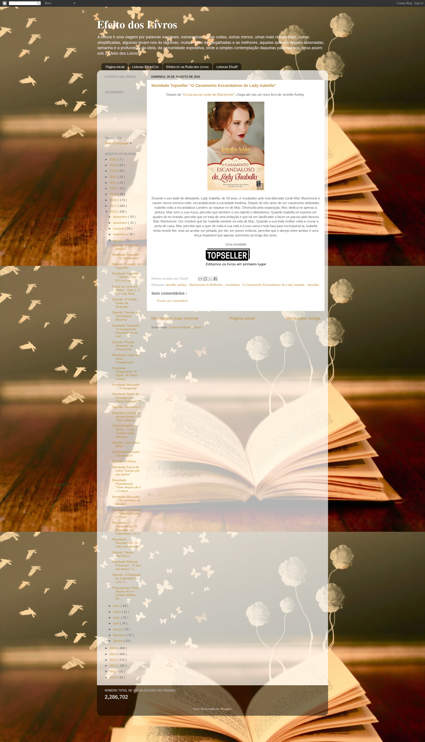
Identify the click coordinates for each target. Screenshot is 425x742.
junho (117, 611)
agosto (118, 240)
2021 (114, 182)
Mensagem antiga (303, 318)
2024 (114, 165)
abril (116, 623)
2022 (114, 177)
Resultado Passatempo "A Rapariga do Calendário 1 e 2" (126, 528)
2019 (114, 194)
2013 (114, 660)
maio (117, 617)
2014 (114, 654)
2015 (114, 648)
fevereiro (119, 635)
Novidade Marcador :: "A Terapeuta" (126, 386)
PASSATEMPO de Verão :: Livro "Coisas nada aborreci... (124, 431)
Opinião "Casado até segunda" (126, 266)
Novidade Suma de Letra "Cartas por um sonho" (126, 470)
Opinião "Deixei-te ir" (126, 407)
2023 (114, 171)
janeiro (118, 641)
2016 (114, 211)
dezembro (120, 216)
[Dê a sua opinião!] (205, 279)
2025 (114, 159)
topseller (313, 284)
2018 (114, 200)
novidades (233, 284)
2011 (113, 671)
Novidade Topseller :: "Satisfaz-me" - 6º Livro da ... (125, 277)
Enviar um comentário (172, 300)
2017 (114, 206)
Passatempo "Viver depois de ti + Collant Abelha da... (125, 593)
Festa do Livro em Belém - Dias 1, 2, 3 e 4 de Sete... (126, 290)
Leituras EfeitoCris (145, 67)
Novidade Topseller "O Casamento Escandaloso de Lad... (125, 331)
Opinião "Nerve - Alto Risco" (123, 554)
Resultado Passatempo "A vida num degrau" (126, 543)
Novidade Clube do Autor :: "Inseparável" (125, 358)
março (118, 629)
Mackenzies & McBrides (206, 284)
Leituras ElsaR (227, 67)
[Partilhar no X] (210, 279)
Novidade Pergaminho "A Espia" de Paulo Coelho (125, 373)
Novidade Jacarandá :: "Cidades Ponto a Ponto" (126, 513)
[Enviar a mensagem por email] (200, 279)
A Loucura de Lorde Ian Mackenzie (208, 94)
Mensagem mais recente (174, 318)
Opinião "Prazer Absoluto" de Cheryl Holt (123, 346)
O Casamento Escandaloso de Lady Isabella (273, 284)
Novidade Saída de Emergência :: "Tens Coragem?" (126, 397)
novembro (120, 222)
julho (117, 606)
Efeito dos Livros (137, 24)
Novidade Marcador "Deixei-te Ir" (126, 453)
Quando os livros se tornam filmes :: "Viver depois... (126, 416)
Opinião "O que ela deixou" (125, 247)
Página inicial (115, 67)
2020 (114, 188)
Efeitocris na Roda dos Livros (187, 67)
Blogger (225, 709)
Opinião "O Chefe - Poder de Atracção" (125, 303)
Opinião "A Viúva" (124, 461)
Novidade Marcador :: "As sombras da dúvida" (126, 500)
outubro (119, 228)
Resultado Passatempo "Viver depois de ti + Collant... (126, 486)
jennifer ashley (176, 284)
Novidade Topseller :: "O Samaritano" (126, 256)
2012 (114, 665)
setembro (120, 234)
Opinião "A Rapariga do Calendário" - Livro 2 (126, 578)
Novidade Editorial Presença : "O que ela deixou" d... (126, 565)
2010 (114, 677)
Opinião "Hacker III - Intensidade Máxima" (126, 316)
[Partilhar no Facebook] (215, 279)
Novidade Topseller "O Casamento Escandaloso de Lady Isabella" (213, 85)
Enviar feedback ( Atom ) (186, 327)
